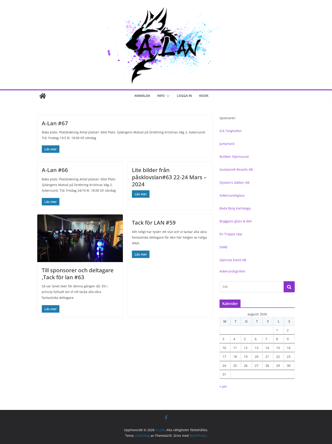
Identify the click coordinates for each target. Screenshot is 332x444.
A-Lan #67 (55, 123)
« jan (223, 386)
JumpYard (227, 144)
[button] (167, 96)
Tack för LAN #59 (154, 222)
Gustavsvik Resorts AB (236, 169)
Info (161, 95)
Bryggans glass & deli (236, 221)
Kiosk (203, 95)
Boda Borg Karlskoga (235, 208)
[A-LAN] (42, 96)
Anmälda (142, 95)
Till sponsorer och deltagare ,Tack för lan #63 (78, 273)
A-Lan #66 (55, 170)
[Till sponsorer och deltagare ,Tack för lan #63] (80, 238)
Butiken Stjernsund (234, 156)
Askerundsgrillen (232, 271)
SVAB (223, 247)
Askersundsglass (232, 195)
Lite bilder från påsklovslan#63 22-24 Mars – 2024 (169, 177)
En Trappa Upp (231, 234)
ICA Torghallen (231, 131)
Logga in (184, 95)
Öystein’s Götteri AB (234, 182)
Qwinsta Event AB (233, 260)
